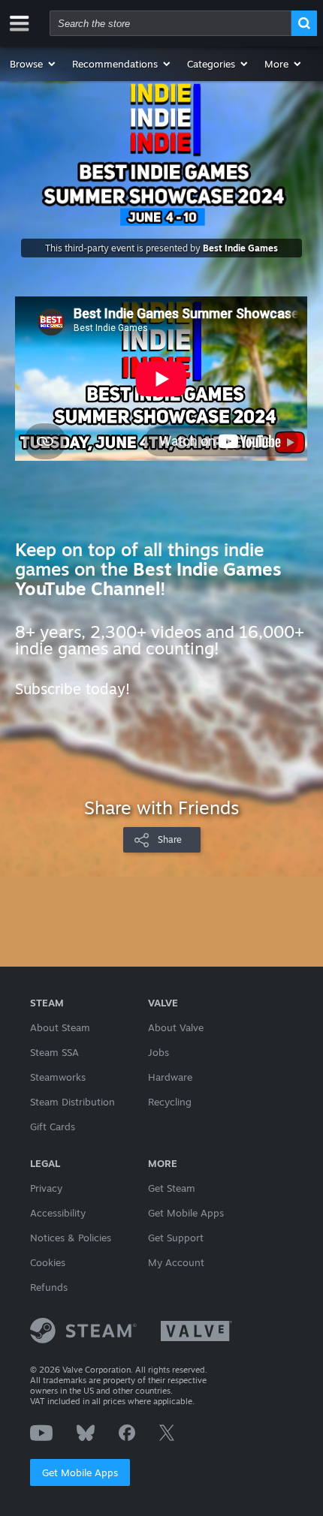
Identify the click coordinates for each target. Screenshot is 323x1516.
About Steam (60, 1027)
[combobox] (170, 23)
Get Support (176, 1238)
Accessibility (58, 1213)
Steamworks (58, 1077)
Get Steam (171, 1188)
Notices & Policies (70, 1238)
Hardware (170, 1077)
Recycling (170, 1102)
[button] (33, 64)
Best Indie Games (240, 248)
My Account (176, 1262)
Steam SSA (54, 1052)
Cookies (47, 1262)
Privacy (46, 1188)
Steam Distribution (72, 1102)
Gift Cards (52, 1126)
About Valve (176, 1027)
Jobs (158, 1052)
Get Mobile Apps (80, 1472)
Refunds (49, 1287)
